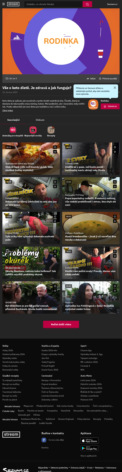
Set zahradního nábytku (98, 410)
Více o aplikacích (88, 455)
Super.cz (69, 302)
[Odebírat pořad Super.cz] (115, 290)
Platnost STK (86, 399)
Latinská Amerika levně (53, 395)
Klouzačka (78, 410)
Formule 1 (85, 366)
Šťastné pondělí (28, 423)
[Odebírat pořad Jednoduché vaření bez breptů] (55, 151)
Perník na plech (9, 399)
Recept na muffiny (10, 384)
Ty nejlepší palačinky (12, 380)
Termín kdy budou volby (13, 362)
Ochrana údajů (78, 467)
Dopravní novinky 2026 (91, 388)
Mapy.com (28, 406)
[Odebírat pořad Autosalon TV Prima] (115, 186)
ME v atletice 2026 (89, 362)
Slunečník (65, 410)
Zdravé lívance (9, 388)
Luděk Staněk (45, 423)
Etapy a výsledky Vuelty (53, 354)
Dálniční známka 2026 (91, 384)
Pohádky (108, 419)
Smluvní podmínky (59, 467)
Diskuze (40, 119)
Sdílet (93, 78)
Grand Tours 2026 (50, 369)
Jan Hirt (45, 358)
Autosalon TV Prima (74, 195)
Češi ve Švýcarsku (50, 392)
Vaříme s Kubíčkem (74, 233)
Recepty (97, 419)
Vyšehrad (50, 419)
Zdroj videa (7, 110)
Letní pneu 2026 (88, 380)
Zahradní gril (24, 415)
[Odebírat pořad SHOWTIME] (55, 290)
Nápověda (43, 467)
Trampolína (52, 410)
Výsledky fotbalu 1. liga (91, 354)
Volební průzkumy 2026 (13, 354)
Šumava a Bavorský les (52, 388)
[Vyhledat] (87, 4)
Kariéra (45, 447)
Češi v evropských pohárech (106, 406)
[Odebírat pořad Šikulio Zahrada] (55, 256)
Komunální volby (10, 369)
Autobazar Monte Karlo (32, 419)
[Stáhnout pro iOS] (89, 441)
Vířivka (36, 415)
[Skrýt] (115, 88)
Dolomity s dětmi (50, 399)
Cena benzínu (83, 406)
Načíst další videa (61, 324)
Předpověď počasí (45, 406)
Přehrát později (109, 78)
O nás (90, 467)
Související (13, 119)
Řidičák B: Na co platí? (91, 392)
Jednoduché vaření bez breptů (19, 163)
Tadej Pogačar (48, 362)
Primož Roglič (48, 366)
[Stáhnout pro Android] (89, 448)
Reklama (99, 467)
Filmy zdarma (83, 419)
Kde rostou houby (65, 406)
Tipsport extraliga (88, 358)
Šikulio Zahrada (12, 267)
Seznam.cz (112, 4)
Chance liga (86, 350)
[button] (61, 41)
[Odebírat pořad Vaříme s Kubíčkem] (115, 221)
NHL (82, 369)
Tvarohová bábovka (11, 392)
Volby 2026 (7, 350)
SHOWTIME (10, 302)
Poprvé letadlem (49, 384)
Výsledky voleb (9, 358)
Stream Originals (66, 419)
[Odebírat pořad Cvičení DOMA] (115, 151)
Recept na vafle (9, 395)
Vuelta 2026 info (49, 350)
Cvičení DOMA (72, 163)
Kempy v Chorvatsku (51, 380)
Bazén (21, 410)
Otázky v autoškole (89, 395)
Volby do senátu (10, 366)
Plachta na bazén (35, 410)
